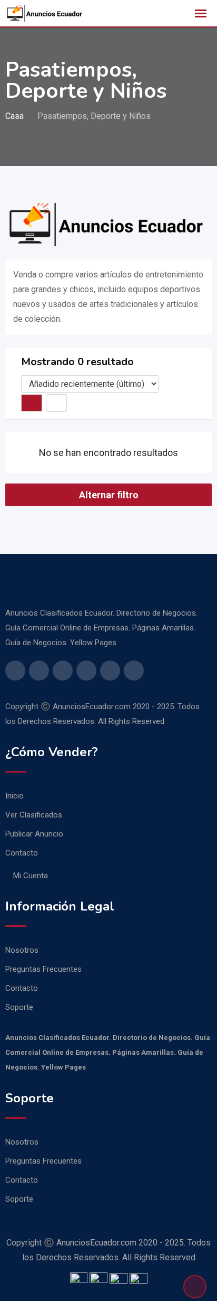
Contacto (21, 853)
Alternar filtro (109, 494)
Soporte (19, 1007)
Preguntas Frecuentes (43, 969)
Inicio (14, 796)
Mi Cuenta (30, 875)
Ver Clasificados (33, 815)
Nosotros (21, 950)
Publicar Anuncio (34, 834)
